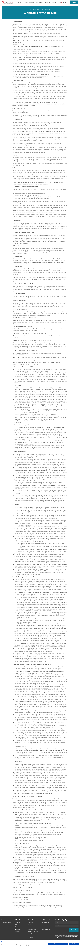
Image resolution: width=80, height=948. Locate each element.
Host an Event (45, 927)
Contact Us (30, 937)
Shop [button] (59, 2)
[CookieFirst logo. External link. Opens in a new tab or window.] (1, 941)
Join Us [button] (54, 2)
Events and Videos (32, 929)
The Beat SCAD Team (33, 931)
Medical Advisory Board (32, 934)
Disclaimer (4, 927)
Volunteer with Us (46, 929)
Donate (74, 2)
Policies (3, 924)
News (29, 927)
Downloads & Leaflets (6, 922)
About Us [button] (47, 2)
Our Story (30, 922)
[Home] (7, 2)
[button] (63, 2)
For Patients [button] (20, 2)
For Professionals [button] (29, 2)
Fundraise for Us (45, 922)
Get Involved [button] (39, 2)
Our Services (31, 924)
